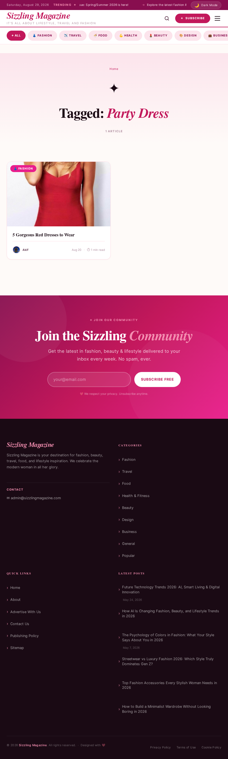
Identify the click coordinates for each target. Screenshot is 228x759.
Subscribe (193, 18)
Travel (73, 35)
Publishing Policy (24, 636)
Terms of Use (186, 747)
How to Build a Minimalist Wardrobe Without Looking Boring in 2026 (166, 709)
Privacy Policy (160, 747)
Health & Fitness (136, 496)
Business (129, 532)
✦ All (16, 35)
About (15, 600)
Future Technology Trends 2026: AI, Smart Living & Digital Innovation (171, 589)
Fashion (42, 35)
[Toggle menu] (217, 18)
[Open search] (167, 18)
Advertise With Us (25, 612)
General (128, 544)
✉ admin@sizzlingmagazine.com (34, 498)
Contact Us (19, 624)
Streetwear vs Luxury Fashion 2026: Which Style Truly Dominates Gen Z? (168, 661)
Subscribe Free (157, 379)
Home (114, 69)
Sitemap (17, 648)
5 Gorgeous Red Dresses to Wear (44, 234)
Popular (128, 556)
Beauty (158, 35)
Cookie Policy (211, 747)
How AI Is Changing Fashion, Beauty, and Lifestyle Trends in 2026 (170, 613)
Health (128, 35)
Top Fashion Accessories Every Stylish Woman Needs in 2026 (169, 685)
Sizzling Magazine (33, 745)
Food (100, 35)
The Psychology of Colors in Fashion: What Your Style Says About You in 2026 (168, 637)
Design (188, 35)
